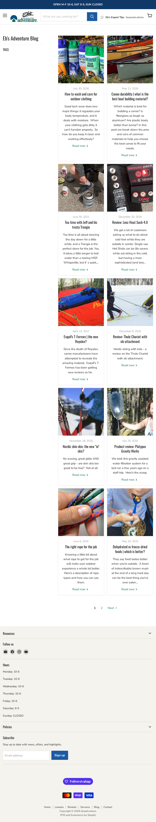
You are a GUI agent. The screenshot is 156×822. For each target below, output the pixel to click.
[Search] (92, 16)
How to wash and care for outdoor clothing (81, 96)
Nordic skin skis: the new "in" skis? (81, 449)
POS (62, 815)
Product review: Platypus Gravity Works (130, 449)
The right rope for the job (81, 546)
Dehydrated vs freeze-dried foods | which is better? (130, 549)
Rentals (72, 807)
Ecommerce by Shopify (83, 815)
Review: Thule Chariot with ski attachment (130, 339)
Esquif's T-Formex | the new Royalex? (81, 339)
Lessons (59, 807)
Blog (96, 807)
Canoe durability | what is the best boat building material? (130, 96)
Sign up (59, 755)
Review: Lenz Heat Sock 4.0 (130, 222)
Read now (79, 146)
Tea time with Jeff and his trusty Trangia (81, 224)
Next (111, 608)
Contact (107, 807)
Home (47, 807)
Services (85, 807)
